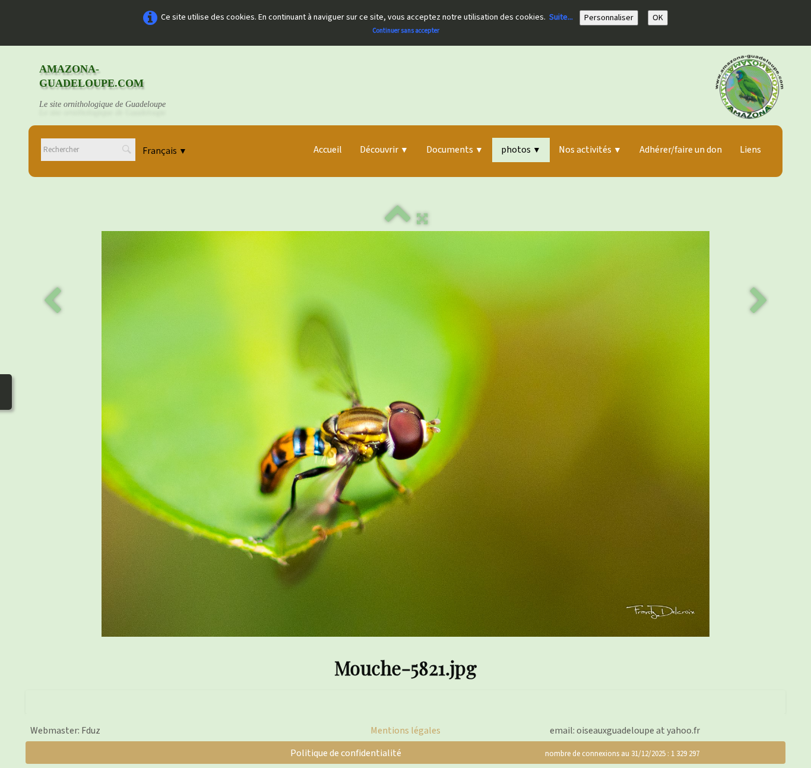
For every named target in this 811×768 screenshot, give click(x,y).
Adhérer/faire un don (680, 149)
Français (164, 150)
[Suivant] (759, 301)
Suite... (561, 17)
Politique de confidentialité (345, 753)
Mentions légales (405, 730)
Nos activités (590, 149)
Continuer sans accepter (405, 30)
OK (657, 18)
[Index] (398, 219)
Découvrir (384, 149)
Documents (454, 149)
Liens (750, 149)
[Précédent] (52, 301)
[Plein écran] (422, 219)
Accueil (327, 149)
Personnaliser (608, 18)
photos (521, 149)
